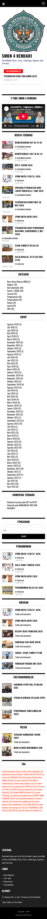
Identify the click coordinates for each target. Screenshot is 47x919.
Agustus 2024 (13, 387)
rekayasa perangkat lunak (23, 795)
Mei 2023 (11, 432)
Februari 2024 (13, 405)
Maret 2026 (12, 339)
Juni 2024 (11, 393)
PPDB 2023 (17, 789)
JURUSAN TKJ (16, 777)
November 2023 (13, 414)
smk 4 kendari (15, 801)
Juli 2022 (11, 450)
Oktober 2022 (12, 444)
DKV (26, 771)
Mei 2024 (11, 396)
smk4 (5, 801)
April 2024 (11, 399)
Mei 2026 (11, 333)
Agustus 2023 (13, 423)
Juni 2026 (11, 330)
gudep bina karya (9, 774)
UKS (8, 308)
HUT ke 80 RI (31, 502)
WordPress (27, 914)
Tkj (24, 807)
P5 (12, 786)
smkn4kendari (19, 804)
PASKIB (29, 786)
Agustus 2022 (13, 447)
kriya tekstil (23, 780)
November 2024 (13, 378)
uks (22, 810)
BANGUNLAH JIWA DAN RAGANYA (22, 507)
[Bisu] (37, 126)
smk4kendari (28, 801)
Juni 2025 (11, 360)
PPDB (8, 789)
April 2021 (11, 486)
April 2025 (11, 366)
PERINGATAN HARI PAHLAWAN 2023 (20, 76)
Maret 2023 (12, 438)
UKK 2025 (13, 810)
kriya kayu (28, 777)
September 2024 (14, 384)
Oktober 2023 (12, 417)
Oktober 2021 (12, 471)
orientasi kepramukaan (23, 783)
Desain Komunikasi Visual (12, 771)
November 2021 (13, 468)
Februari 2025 (13, 372)
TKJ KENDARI (33, 807)
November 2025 (13, 345)
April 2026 (11, 336)
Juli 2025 (11, 357)
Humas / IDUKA (13, 290)
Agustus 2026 (13, 324)
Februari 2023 (13, 441)
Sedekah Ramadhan (27, 798)
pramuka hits (29, 789)
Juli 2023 (11, 426)
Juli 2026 (11, 327)
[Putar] (5, 126)
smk (39, 798)
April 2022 (11, 459)
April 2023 (11, 435)
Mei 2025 (11, 363)
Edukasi (10, 284)
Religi (9, 302)
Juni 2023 (11, 429)
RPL (16, 798)
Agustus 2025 (13, 354)
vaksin (28, 810)
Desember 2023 (13, 411)
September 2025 (14, 351)
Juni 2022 (11, 453)
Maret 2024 (12, 402)
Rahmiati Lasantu (14, 502)
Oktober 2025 (12, 348)
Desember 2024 (13, 375)
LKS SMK (33, 780)
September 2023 (14, 420)
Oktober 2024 (13, 381)
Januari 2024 (12, 408)
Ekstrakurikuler (13, 71)
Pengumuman (12, 296)
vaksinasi (37, 810)
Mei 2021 (11, 483)
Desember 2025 (13, 342)
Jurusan (10, 293)
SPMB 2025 (32, 804)
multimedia (7, 783)
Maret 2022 (12, 462)
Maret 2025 (12, 369)
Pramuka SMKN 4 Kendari (22, 792)
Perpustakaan (12, 299)
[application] (23, 116)
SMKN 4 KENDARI (17, 56)
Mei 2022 (11, 456)
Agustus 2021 (12, 477)
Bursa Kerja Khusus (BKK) (17, 281)
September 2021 (13, 474)
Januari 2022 (12, 465)
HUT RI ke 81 (38, 774)
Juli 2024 (11, 390)
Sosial (9, 305)
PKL (36, 786)
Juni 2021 (11, 480)
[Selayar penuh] (41, 126)
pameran (19, 786)
